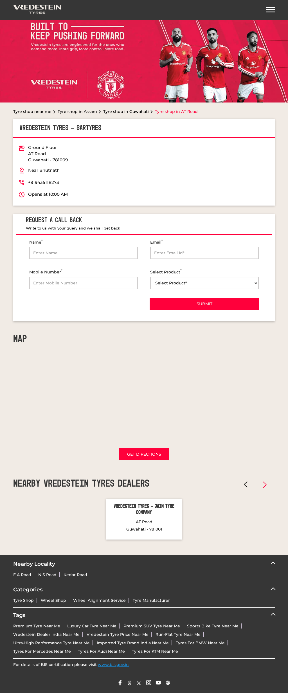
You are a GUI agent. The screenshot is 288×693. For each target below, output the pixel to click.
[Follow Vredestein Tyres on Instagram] (149, 683)
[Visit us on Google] (130, 683)
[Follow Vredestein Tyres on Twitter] (139, 683)
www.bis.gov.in (113, 664)
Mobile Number (45, 272)
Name (36, 242)
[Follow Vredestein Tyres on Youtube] (158, 683)
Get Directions (144, 454)
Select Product (166, 272)
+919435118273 (43, 182)
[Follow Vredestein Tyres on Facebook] (120, 683)
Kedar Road (75, 574)
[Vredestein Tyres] (37, 10)
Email (156, 242)
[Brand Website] (168, 683)
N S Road (47, 574)
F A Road (22, 574)
